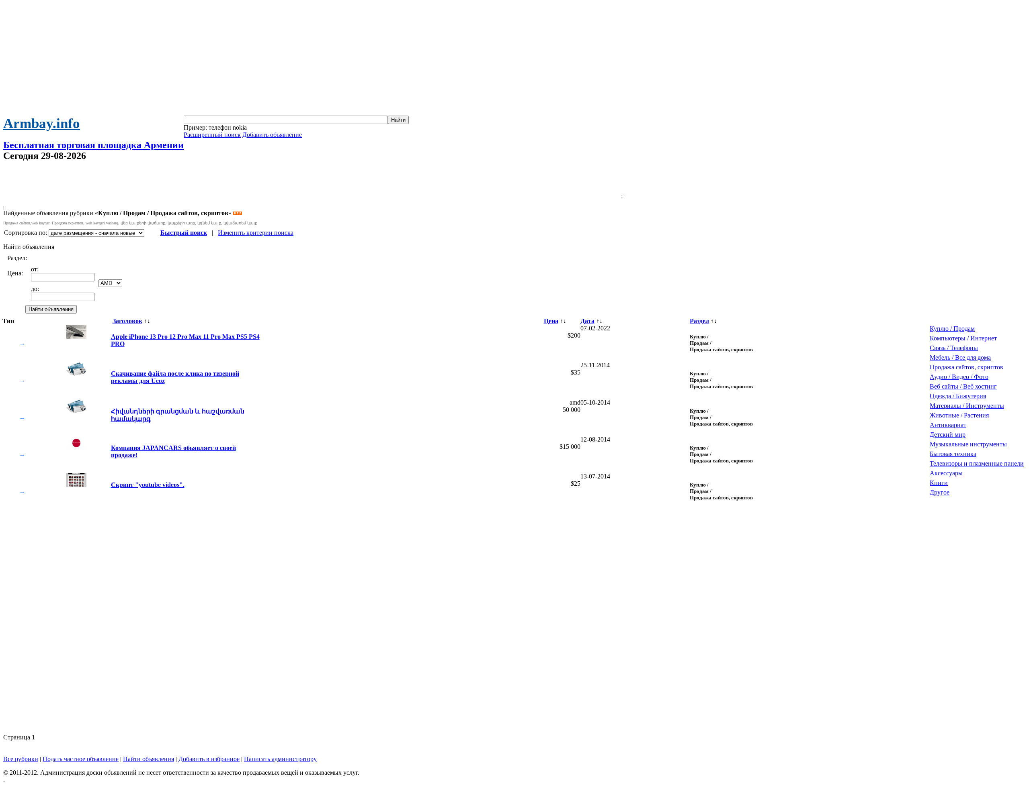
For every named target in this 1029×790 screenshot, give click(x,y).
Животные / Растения (959, 415)
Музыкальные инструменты (968, 444)
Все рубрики (20, 758)
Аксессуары (946, 473)
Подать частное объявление (81, 758)
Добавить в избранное (209, 758)
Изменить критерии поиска (255, 232)
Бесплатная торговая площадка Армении (93, 145)
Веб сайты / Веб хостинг (963, 386)
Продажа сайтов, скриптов (966, 367)
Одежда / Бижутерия (958, 396)
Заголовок (127, 321)
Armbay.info (41, 123)
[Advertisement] (514, 59)
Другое (939, 492)
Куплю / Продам (952, 328)
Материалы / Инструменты (967, 405)
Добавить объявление (272, 134)
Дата (587, 321)
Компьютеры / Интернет (963, 338)
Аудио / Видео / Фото (959, 376)
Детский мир (947, 434)
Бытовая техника (953, 453)
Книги (939, 482)
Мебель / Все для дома (960, 357)
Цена (551, 321)
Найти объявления (148, 758)
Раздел (699, 321)
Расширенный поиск (212, 134)
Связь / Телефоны (954, 347)
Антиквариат (948, 424)
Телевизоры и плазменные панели (977, 463)
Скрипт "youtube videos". (147, 484)
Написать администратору (280, 758)
